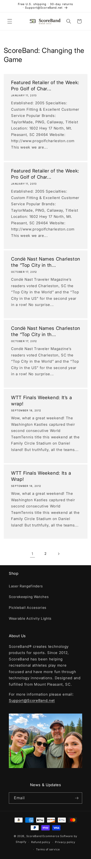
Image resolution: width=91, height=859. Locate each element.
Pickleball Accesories (27, 608)
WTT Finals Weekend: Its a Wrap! (41, 476)
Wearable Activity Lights (30, 618)
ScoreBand (34, 836)
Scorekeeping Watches (29, 597)
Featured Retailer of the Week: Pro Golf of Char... (45, 85)
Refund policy (40, 842)
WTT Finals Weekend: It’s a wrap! (41, 400)
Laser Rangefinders (26, 586)
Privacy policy (65, 842)
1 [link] (32, 553)
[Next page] (58, 553)
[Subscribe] (76, 798)
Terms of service (48, 849)
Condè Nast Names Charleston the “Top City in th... (45, 262)
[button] (9, 21)
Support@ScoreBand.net (32, 700)
